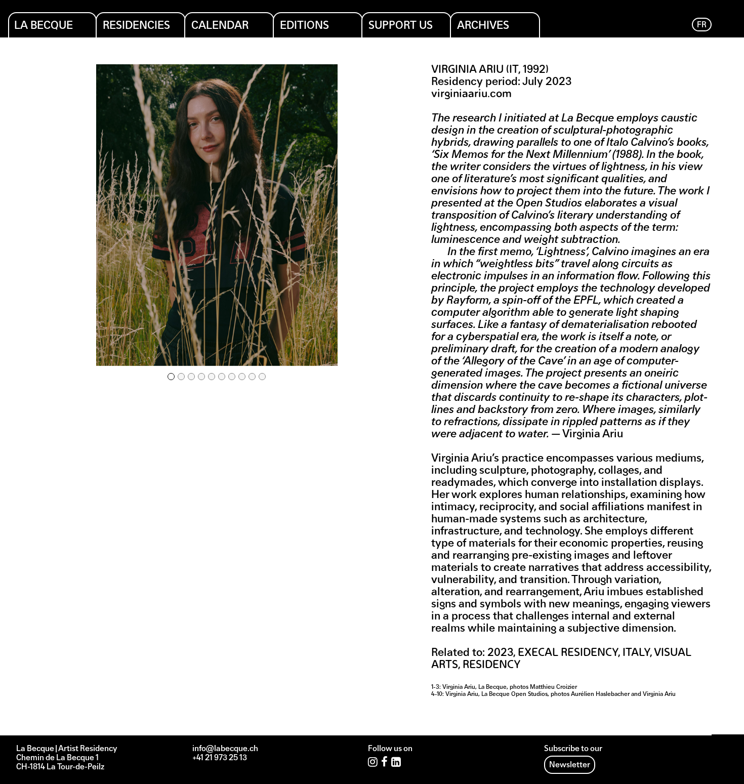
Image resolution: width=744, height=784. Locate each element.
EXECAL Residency (568, 653)
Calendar (220, 26)
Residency (492, 665)
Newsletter (569, 765)
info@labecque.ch (225, 749)
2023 (500, 653)
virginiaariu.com (471, 94)
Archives (483, 26)
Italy (636, 653)
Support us (400, 26)
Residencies (136, 26)
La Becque (43, 26)
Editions (304, 26)
